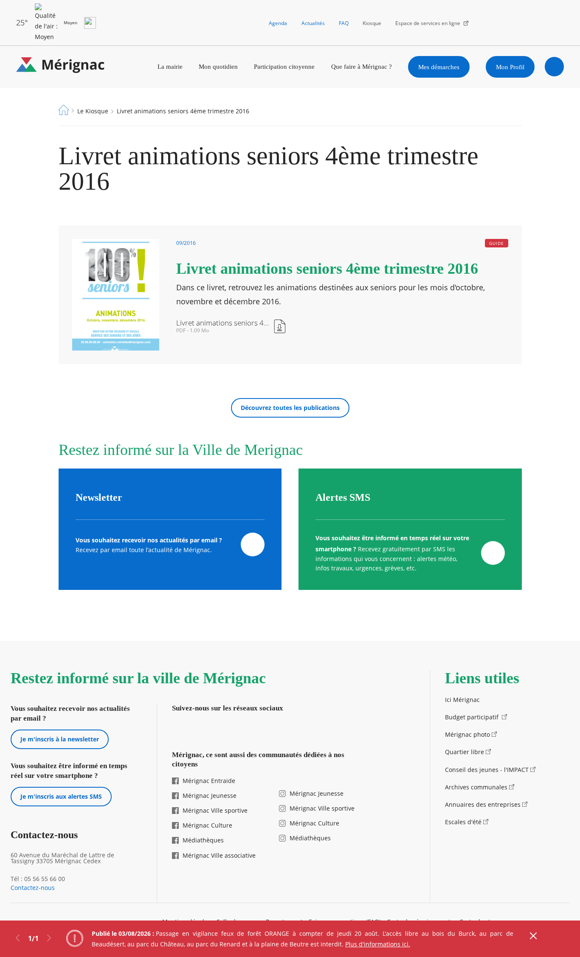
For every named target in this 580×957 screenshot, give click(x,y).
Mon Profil (510, 66)
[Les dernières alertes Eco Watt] (90, 23)
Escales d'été (463, 822)
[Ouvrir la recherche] (554, 66)
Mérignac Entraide (209, 781)
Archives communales (476, 787)
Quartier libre (464, 752)
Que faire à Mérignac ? (361, 66)
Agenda (278, 23)
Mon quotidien (218, 66)
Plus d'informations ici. (377, 944)
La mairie (170, 66)
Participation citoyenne (284, 66)
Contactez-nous (33, 888)
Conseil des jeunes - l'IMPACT (487, 770)
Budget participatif (472, 717)
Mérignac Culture (207, 825)
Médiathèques (203, 840)
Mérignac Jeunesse (210, 795)
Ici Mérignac (462, 700)
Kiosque (372, 23)
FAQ (344, 23)
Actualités (313, 23)
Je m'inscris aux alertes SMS (61, 796)
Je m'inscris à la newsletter (59, 739)
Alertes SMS (342, 497)
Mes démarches (438, 66)
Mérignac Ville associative (219, 855)
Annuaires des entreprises (483, 804)
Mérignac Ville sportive (215, 810)
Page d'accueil (64, 110)
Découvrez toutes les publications (290, 408)
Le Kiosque (92, 111)
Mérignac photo (467, 734)
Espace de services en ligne (427, 23)
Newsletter (99, 497)
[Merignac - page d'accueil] (60, 66)
